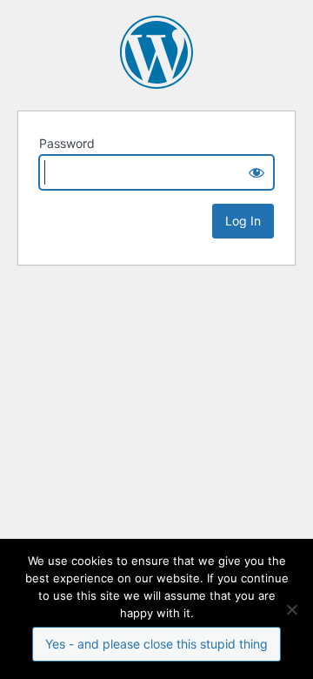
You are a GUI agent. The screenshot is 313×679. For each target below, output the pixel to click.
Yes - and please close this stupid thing (156, 643)
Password (67, 143)
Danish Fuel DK (156, 52)
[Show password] (256, 172)
